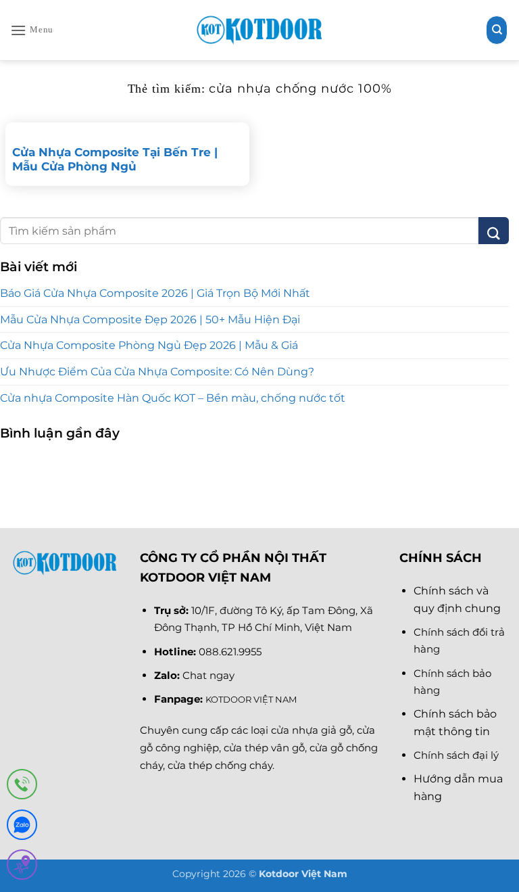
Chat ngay (208, 675)
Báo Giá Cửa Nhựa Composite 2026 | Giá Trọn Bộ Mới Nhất (155, 293)
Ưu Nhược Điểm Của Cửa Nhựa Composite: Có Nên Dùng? (157, 371)
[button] (31, 30)
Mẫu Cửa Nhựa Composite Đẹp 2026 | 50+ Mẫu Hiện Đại (150, 319)
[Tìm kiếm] (497, 30)
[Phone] (22, 787)
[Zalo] (22, 827)
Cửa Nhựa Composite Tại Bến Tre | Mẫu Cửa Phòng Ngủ (115, 159)
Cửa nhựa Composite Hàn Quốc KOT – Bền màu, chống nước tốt (172, 398)
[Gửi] (493, 230)
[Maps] (22, 867)
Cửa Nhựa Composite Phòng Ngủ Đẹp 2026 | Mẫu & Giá (149, 345)
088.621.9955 (230, 651)
